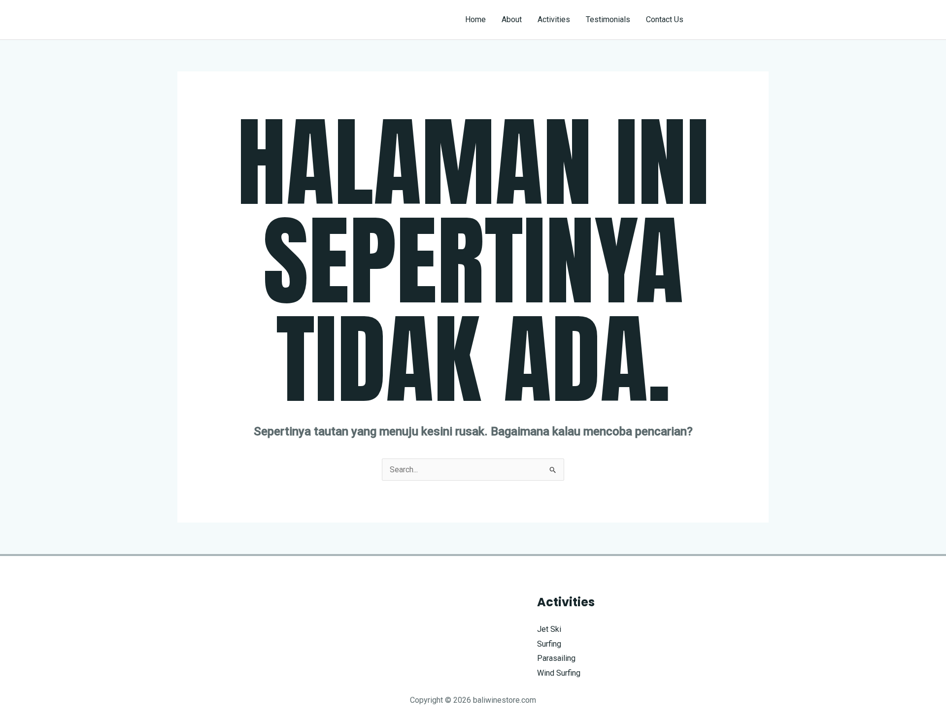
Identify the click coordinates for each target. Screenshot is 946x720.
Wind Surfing (558, 673)
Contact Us (664, 19)
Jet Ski (549, 629)
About (512, 19)
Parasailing (556, 658)
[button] (735, 19)
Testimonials (608, 19)
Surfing (549, 644)
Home (475, 19)
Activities (554, 19)
